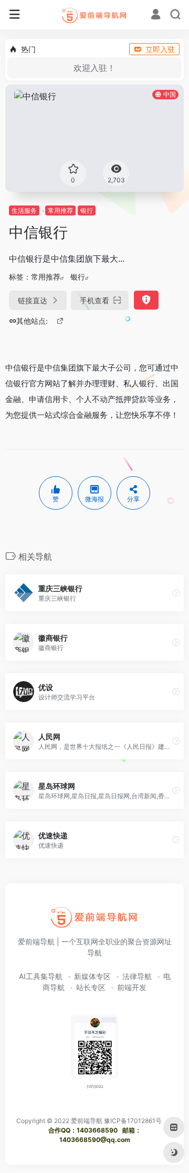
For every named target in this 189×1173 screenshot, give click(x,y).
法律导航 (137, 976)
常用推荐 (60, 210)
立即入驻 (160, 49)
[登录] (155, 15)
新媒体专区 (92, 976)
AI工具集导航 (40, 976)
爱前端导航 (86, 1121)
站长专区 (91, 987)
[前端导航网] (95, 15)
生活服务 (24, 210)
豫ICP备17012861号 (133, 1121)
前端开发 (131, 987)
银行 (86, 210)
